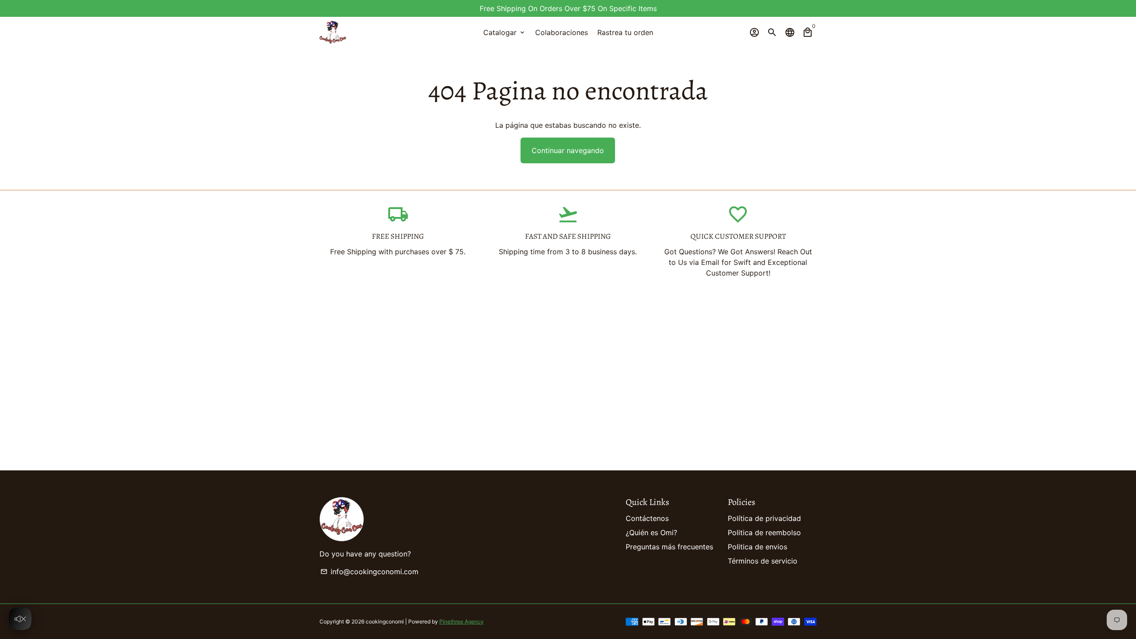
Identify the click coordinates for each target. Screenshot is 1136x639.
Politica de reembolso (764, 532)
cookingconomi (385, 621)
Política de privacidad (764, 518)
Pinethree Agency (461, 621)
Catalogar (504, 32)
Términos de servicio (762, 560)
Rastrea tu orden (625, 32)
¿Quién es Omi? (651, 532)
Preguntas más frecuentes (669, 546)
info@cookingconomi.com (369, 571)
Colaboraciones (561, 32)
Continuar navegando (568, 150)
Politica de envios (757, 546)
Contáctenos (647, 518)
